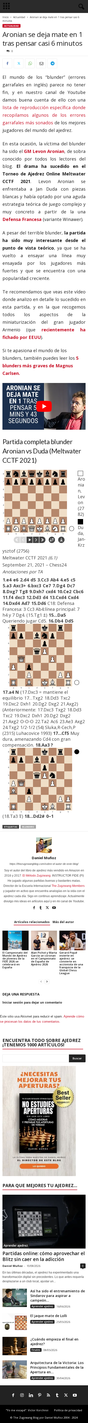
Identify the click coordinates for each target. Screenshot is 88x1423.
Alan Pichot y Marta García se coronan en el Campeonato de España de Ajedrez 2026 (44, 958)
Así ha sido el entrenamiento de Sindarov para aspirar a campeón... (57, 1296)
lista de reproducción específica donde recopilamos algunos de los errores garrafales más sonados (44, 115)
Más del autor (63, 922)
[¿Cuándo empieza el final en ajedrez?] (14, 1346)
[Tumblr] (41, 908)
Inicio (5, 17)
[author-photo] (44, 845)
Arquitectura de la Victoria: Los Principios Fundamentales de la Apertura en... (57, 1367)
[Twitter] (18, 63)
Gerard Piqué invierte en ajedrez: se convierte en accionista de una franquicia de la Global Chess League (71, 963)
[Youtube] (54, 908)
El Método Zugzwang (36, 875)
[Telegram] (52, 63)
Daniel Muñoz (44, 857)
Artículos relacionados (32, 922)
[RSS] (48, 1395)
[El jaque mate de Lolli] (14, 1322)
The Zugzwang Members (68, 886)
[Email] (41, 63)
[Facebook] (7, 63)
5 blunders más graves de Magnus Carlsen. (40, 365)
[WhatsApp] (30, 63)
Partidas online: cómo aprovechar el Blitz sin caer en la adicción (43, 1256)
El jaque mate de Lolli (48, 1315)
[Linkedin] (31, 1395)
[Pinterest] (40, 1395)
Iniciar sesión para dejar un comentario (32, 1002)
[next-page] (46, 981)
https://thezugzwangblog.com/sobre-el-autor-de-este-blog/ (44, 863)
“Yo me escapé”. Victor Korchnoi (27, 1410)
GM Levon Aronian (44, 151)
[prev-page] (41, 981)
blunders (28, 826)
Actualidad (19, 17)
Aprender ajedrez (16, 1245)
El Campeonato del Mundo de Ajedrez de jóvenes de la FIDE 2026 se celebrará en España (15, 960)
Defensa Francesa (22, 219)
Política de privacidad (68, 1410)
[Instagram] (22, 1395)
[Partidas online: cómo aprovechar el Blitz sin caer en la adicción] (44, 1222)
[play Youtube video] (44, 406)
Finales (36, 1350)
